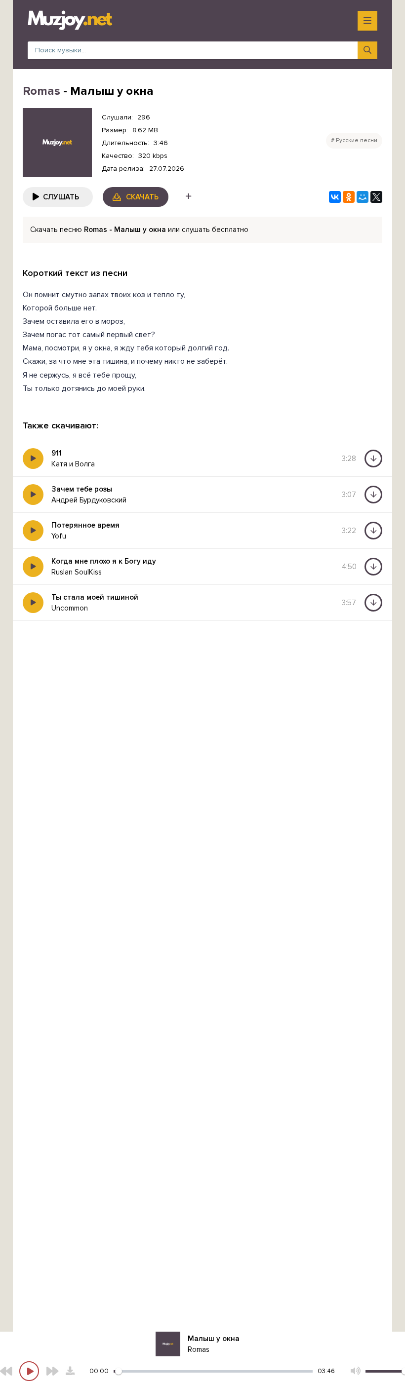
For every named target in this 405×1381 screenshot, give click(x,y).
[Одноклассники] (349, 197)
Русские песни (356, 140)
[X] (376, 197)
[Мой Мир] (362, 197)
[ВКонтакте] (335, 197)
